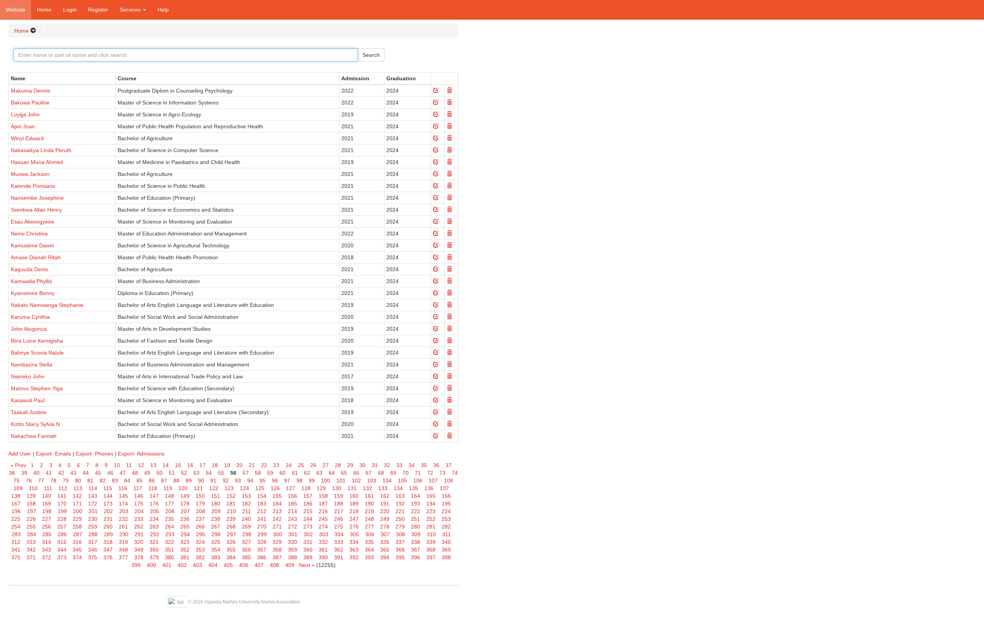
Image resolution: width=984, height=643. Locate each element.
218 (354, 511)
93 (238, 480)
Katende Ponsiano (33, 186)
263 (154, 527)
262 (138, 527)
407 (259, 565)
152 (231, 496)
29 (350, 465)
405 (228, 565)
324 (200, 542)
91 (213, 480)
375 (92, 557)
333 (338, 542)
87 (164, 480)
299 (262, 534)
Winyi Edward (27, 138)
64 (332, 473)
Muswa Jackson (30, 174)
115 (107, 488)
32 (387, 465)
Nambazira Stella (31, 364)
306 (369, 534)
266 (200, 527)
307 (385, 534)
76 (29, 480)
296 (216, 534)
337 (400, 542)
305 (354, 534)
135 (413, 488)
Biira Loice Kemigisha (37, 341)
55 (221, 473)
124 (244, 488)
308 (400, 534)
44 (86, 473)
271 (277, 527)
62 (307, 473)
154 (261, 496)
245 (323, 519)
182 (246, 503)
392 (354, 557)
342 (31, 550)
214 (292, 511)
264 (169, 527)
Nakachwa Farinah (34, 436)
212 (261, 511)
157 (308, 496)
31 (375, 465)
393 (369, 557)
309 (416, 534)
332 (323, 542)
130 (336, 488)
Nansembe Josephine (37, 198)
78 (53, 480)
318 (108, 542)
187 (323, 503)
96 (275, 480)
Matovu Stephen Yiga (37, 388)
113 (77, 488)
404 (213, 565)
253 (446, 519)
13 (153, 465)
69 (393, 473)
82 (102, 480)
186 (308, 503)
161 (369, 496)
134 (398, 488)
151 (215, 496)
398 (446, 557)
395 (400, 557)
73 (442, 473)
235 (169, 519)
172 (92, 503)
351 (169, 550)
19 (227, 465)
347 (108, 550)
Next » (307, 565)
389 (308, 557)
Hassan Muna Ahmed (37, 162)
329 (277, 542)
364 (369, 550)
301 (293, 534)
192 (400, 503)
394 (384, 557)
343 (46, 550)
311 (446, 534)
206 (170, 511)
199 (62, 511)
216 (323, 511)
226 (31, 519)
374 (77, 557)
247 (354, 519)
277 (369, 527)
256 (46, 527)
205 (154, 511)
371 (31, 557)
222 (415, 511)
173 (108, 503)
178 (185, 503)
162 (384, 496)
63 (319, 473)
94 (250, 480)
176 (154, 503)
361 (323, 550)
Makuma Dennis (30, 91)
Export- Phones (94, 454)
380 (169, 557)
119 (167, 488)
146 (138, 496)
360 (308, 550)
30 (362, 465)
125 (260, 488)
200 (77, 511)
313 (31, 542)
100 (325, 480)
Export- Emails (53, 454)
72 (430, 473)
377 (123, 557)
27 (325, 465)
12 (141, 465)
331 (308, 542)
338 (415, 542)
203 (123, 511)
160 (354, 496)
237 (200, 519)
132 (367, 488)
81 (90, 480)
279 (400, 527)
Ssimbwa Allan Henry (36, 210)
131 (352, 488)
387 (277, 557)
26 (313, 465)
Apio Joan (23, 126)
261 (123, 527)
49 (147, 473)
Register (98, 10)
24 (289, 465)
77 (41, 480)
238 (215, 519)
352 (185, 550)
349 (138, 550)
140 (46, 496)
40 (36, 473)
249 (384, 519)
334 (354, 542)
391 (338, 557)
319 (123, 542)
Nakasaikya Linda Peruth (41, 150)
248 (369, 519)
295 (200, 534)
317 (92, 542)
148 (169, 496)
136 (429, 488)
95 (262, 480)
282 (446, 527)
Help (163, 10)
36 (436, 465)
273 (308, 527)
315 (62, 542)
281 (431, 527)
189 (354, 503)
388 (292, 557)
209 (216, 511)
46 (110, 473)
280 (415, 527)
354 (215, 550)
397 (431, 557)
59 (270, 473)
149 (185, 496)
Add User (19, 454)
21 (252, 465)
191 (384, 503)
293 (170, 534)
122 (213, 488)
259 (92, 527)
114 (92, 488)
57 (245, 473)
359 (292, 550)
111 (48, 488)
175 (138, 503)
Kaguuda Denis (29, 269)
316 (77, 542)
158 (323, 496)
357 (261, 550)
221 (400, 511)
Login (69, 10)
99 (312, 480)
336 (384, 542)
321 (154, 542)
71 (418, 473)
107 (433, 480)
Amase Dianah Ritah (36, 257)
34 (412, 465)
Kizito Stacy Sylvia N (35, 424)
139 (31, 496)
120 (183, 488)
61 (295, 473)
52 (184, 473)
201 (93, 511)
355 (231, 550)
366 (400, 550)
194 (431, 503)
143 (92, 496)
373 (62, 557)
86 (152, 480)
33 (399, 465)
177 (169, 503)
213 (277, 511)
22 (264, 465)
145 (123, 496)
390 (323, 557)
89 (189, 480)
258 (77, 527)
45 (98, 473)
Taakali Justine (29, 412)
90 (201, 480)
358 (277, 550)
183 (261, 503)
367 (415, 550)
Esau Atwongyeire (32, 222)
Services (131, 10)
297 (231, 534)
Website (15, 10)
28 (338, 465)
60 (282, 473)
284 (31, 534)
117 (137, 488)
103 (371, 480)
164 (415, 496)
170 (62, 503)
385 (246, 557)
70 (405, 473)
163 (400, 496)
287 (77, 534)
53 (196, 473)
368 (431, 550)
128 (306, 488)
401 (167, 565)
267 (215, 527)
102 (356, 480)
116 (122, 488)
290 (123, 534)
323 (185, 542)
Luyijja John (25, 114)
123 (229, 488)
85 (139, 480)
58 (258, 473)
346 (92, 550)
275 (338, 527)
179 (200, 503)
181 (231, 503)
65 (344, 473)
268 (231, 527)
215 (308, 511)
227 (46, 519)
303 (323, 534)
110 (33, 488)
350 (154, 550)
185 (292, 503)
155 (277, 496)
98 (299, 480)
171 (77, 503)
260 (108, 527)
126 (275, 488)
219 (369, 511)
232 (123, 519)
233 (138, 519)
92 (225, 480)
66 (356, 473)
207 (185, 511)
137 (444, 488)
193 (415, 503)
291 (139, 534)
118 (152, 488)
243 (292, 519)
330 (292, 542)
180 (215, 503)
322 (169, 542)
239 (231, 519)
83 (115, 480)
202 (108, 511)
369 (446, 550)
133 (383, 488)
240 (246, 519)
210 (231, 511)
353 (200, 550)
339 (431, 542)
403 (197, 565)
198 (47, 511)
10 (117, 465)
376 (108, 557)
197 (31, 511)
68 (381, 473)
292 (154, 534)
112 (62, 488)
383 (215, 557)
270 (261, 527)
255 (31, 527)
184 (277, 503)
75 (16, 480)
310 (431, 534)
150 (200, 496)
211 (246, 511)
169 (46, 503)
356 (246, 550)
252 (431, 519)
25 (301, 465)
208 (200, 511)
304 (339, 534)
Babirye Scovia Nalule (37, 353)
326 (231, 542)
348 (123, 550)
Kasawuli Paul (28, 400)
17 (202, 465)
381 (185, 557)
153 (246, 496)
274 (323, 527)
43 (73, 473)
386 (261, 557)
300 (277, 534)
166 (446, 496)
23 (276, 465)
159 (338, 496)
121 (198, 488)
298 (246, 534)
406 (243, 565)
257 (62, 527)
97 (287, 480)
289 (108, 534)
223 (431, 511)
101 (341, 480)
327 (246, 542)
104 (387, 480)
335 (369, 542)
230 (92, 519)
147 (154, 496)
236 (185, 519)
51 (172, 473)
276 (354, 527)
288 (93, 534)
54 (209, 473)
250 (400, 519)
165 (431, 496)
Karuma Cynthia (30, 317)
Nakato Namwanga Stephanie (47, 305)
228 (62, 519)
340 (446, 542)
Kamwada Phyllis (31, 281)
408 (274, 565)
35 (424, 465)
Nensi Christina (29, 233)
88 (176, 480)
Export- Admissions (141, 454)
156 (292, 496)
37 (448, 465)
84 (127, 480)
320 (138, 542)
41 (49, 473)
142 (77, 496)
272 (292, 527)
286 (62, 534)
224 (446, 511)
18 (215, 465)
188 (338, 503)
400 (151, 565)
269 (246, 527)
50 (159, 473)
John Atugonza (29, 329)
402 (182, 565)
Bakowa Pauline (30, 102)
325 (215, 542)
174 (123, 503)
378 (138, 557)
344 (62, 550)
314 (46, 542)
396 (415, 557)
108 (448, 480)
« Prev (19, 465)
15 (178, 465)
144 (108, 496)
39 (24, 473)
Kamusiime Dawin (32, 245)
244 (308, 519)
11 (129, 465)
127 (290, 488)
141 (62, 496)
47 (122, 473)
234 (154, 519)
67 (368, 473)
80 (78, 480)
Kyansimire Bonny (33, 293)
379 (154, 557)
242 (277, 519)
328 (261, 542)
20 (239, 465)
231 (108, 519)
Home (44, 10)
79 (66, 480)
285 (47, 534)
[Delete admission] (449, 91)
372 (46, 557)
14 (166, 465)
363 (354, 550)
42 (61, 473)
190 (369, 503)
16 (190, 465)
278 (384, 527)
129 (321, 488)
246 (338, 519)
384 (231, 557)
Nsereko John (28, 376)
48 (135, 473)
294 (185, 534)
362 (338, 550)
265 (185, 527)
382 (200, 557)
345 (77, 550)
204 (139, 511)
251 (415, 519)
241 (261, 519)
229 (77, 519)
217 (338, 511)
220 (384, 511)
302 (308, 534)
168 (31, 503)
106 (418, 480)
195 (446, 503)
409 (290, 565)
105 (402, 480)
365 (384, 550)
